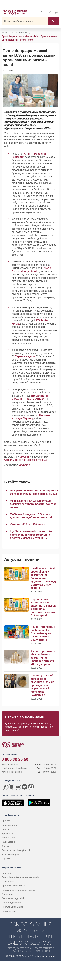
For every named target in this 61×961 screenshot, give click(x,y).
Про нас (6, 820)
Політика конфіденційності (16, 850)
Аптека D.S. (8, 32)
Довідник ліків (9, 911)
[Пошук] (53, 21)
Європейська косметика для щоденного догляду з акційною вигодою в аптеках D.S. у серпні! (43, 607)
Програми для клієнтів (13, 885)
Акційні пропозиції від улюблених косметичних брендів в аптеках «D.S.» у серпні (43, 658)
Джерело (24, 464)
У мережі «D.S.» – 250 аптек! (28, 524)
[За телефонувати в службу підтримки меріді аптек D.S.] (43, 13)
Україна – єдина (25, 356)
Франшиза (7, 833)
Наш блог (7, 873)
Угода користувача (11, 854)
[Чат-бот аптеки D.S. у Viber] (31, 787)
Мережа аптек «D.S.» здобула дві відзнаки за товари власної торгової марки (33, 504)
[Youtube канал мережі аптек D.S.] (18, 787)
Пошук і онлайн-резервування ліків (20, 877)
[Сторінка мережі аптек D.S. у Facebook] (5, 787)
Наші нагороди (9, 825)
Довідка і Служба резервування (18, 890)
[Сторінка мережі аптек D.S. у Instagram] (11, 787)
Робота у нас (8, 837)
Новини (23, 32)
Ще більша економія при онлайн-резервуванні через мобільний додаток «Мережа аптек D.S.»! (31, 534)
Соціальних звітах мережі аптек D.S (25, 459)
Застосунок (8, 894)
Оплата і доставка (11, 902)
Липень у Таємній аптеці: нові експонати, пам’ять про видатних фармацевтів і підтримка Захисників (43, 685)
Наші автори (8, 841)
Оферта (6, 858)
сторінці (24, 456)
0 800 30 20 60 (15, 759)
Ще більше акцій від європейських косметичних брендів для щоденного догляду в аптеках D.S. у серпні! (43, 578)
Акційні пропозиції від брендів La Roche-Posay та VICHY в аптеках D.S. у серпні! (43, 633)
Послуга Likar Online (12, 906)
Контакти (6, 846)
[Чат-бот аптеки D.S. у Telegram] (24, 787)
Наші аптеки (8, 881)
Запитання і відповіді (13, 898)
